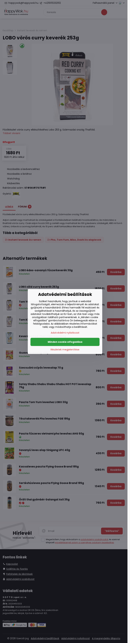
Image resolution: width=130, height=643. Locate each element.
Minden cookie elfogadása (65, 342)
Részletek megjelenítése (65, 349)
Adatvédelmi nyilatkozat (65, 332)
